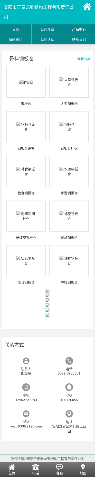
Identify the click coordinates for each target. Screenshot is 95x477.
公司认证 (47, 39)
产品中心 (79, 29)
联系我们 (79, 39)
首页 (15, 29)
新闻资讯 (15, 39)
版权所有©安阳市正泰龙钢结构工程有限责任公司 (47, 459)
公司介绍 (47, 29)
